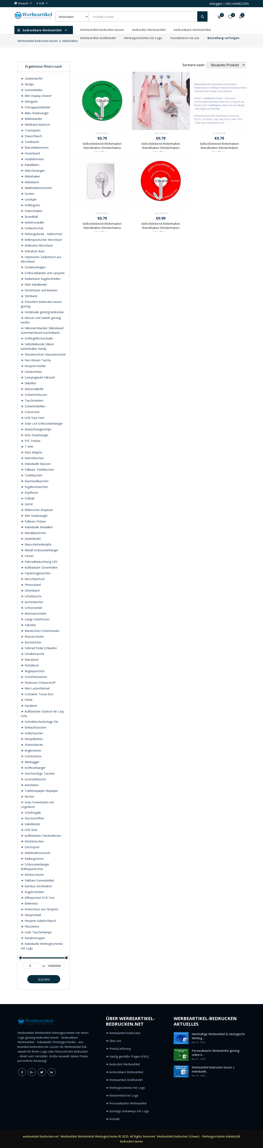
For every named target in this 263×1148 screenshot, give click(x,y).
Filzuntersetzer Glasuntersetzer (45, 354)
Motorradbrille (34, 389)
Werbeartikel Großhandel (98, 38)
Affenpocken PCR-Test (39, 898)
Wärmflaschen (34, 458)
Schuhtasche (33, 596)
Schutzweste (33, 756)
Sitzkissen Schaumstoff (39, 683)
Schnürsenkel (33, 608)
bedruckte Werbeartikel (149, 30)
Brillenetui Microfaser (38, 245)
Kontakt (114, 1119)
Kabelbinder (32, 824)
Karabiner (30, 706)
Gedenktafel (32, 539)
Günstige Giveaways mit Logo (129, 1111)
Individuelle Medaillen (38, 527)
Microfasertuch (34, 579)
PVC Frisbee (32, 441)
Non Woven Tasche (37, 360)
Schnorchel (31, 412)
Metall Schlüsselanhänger (41, 550)
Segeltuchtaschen (36, 487)
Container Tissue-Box (38, 694)
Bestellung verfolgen (223, 38)
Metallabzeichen (35, 533)
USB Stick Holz (34, 418)
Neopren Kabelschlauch (40, 921)
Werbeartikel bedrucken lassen (102, 30)
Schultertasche (34, 654)
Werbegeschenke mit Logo (143, 38)
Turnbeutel (31, 142)
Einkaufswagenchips (37, 429)
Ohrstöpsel (31, 847)
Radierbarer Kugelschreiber (42, 279)
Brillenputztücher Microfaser (43, 240)
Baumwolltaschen (36, 481)
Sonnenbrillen (33, 90)
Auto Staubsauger (36, 435)
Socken (29, 194)
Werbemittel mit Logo (123, 1095)
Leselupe (30, 199)
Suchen (44, 979)
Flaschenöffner (34, 818)
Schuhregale (32, 812)
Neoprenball (32, 915)
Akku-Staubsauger (36, 113)
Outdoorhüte (33, 372)
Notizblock (31, 665)
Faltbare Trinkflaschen (39, 469)
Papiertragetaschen (37, 573)
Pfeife (28, 700)
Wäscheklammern (36, 147)
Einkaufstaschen (35, 727)
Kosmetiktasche (35, 779)
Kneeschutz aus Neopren (41, 909)
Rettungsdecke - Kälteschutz (43, 234)
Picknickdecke (33, 745)
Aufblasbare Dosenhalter (41, 567)
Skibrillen (30, 383)
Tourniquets (32, 130)
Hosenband (32, 153)
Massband (31, 659)
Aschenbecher (33, 602)
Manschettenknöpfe (37, 544)
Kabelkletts (31, 165)
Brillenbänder (33, 119)
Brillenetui (31, 903)
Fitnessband (32, 585)
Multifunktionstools (37, 853)
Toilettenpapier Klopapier (41, 791)
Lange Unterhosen (36, 619)
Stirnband (30, 296)
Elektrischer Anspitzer (38, 510)
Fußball (29, 498)
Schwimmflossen (35, 395)
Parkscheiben (33, 211)
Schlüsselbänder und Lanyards (44, 273)
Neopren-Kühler (35, 366)
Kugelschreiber (34, 892)
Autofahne (31, 785)
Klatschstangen (34, 171)
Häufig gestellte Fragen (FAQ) (129, 1056)
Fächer (29, 556)
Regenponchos (34, 671)
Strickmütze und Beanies (41, 290)
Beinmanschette (35, 613)
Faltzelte (30, 625)
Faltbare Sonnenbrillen (39, 880)
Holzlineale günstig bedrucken (44, 312)
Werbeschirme (34, 875)
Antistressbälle (34, 222)
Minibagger (31, 762)
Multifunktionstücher (38, 188)
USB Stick (30, 830)
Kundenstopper (34, 938)
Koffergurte (32, 205)
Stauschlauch (33, 136)
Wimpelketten (33, 739)
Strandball (31, 217)
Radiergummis (34, 859)
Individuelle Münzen (37, 464)
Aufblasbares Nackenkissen (42, 836)
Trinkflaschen (33, 475)
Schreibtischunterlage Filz (41, 722)
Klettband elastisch (37, 124)
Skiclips (29, 84)
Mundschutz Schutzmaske (41, 631)
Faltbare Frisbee (35, 521)
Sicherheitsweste (35, 677)
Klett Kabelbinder (35, 284)
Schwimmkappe (35, 267)
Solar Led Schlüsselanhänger (43, 423)
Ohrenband (31, 590)
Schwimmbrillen (34, 406)
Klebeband (31, 182)
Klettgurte (31, 101)
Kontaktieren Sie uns (184, 38)
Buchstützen (32, 642)
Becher (29, 796)
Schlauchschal (33, 228)
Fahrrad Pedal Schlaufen (40, 648)
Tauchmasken (33, 400)
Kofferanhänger (34, 768)
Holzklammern (34, 159)
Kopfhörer (31, 493)
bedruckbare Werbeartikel (192, 30)
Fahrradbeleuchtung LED (41, 562)
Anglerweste (32, 750)
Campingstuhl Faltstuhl (39, 377)
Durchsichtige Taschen (39, 773)
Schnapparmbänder (37, 107)
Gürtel (28, 504)
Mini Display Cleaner (38, 96)
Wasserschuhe (34, 636)
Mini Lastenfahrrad (37, 688)
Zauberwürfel (33, 78)
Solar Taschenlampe (38, 932)
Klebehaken (70, 41)
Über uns (115, 1041)
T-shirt (28, 446)
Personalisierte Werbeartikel (127, 1103)
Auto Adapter (33, 452)
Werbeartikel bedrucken (125, 1033)
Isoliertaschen (33, 733)
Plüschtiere (31, 926)
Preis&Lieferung (120, 1049)
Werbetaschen (34, 841)
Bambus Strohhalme (38, 886)
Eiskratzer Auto (34, 251)
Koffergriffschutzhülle (38, 338)
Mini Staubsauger (36, 516)
